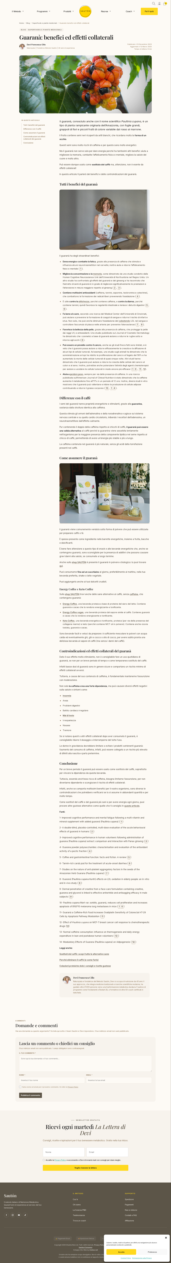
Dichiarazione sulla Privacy (142, 1258)
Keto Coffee (68, 620)
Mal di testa (68, 715)
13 (107, 388)
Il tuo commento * (27, 1053)
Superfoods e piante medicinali (44, 23)
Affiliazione (129, 1221)
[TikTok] (25, 1215)
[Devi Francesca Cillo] (22, 47)
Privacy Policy (73, 1087)
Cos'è (75, 1199)
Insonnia (67, 695)
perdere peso (76, 374)
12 (144, 369)
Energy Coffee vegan (73, 612)
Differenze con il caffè (32, 129)
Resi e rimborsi (131, 1210)
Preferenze (152, 1252)
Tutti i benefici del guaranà (34, 125)
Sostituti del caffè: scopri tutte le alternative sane (84, 954)
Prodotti (67, 11)
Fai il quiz (149, 11)
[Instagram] (12, 1215)
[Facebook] (6, 1215)
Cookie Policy (126, 1258)
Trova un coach (79, 1221)
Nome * (22, 1075)
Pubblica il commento (30, 1095)
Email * (89, 1075)
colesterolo (124, 321)
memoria (97, 274)
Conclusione (28, 143)
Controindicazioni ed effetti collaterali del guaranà (34, 138)
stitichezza (83, 301)
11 (140, 369)
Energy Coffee (70, 604)
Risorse (104, 11)
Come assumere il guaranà (34, 133)
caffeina (134, 594)
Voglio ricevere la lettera (85, 1167)
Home (21, 23)
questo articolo (131, 806)
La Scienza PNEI (79, 1210)
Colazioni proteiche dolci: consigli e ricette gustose (85, 966)
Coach (129, 11)
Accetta (121, 1252)
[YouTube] (19, 1215)
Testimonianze (79, 1215)
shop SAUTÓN (79, 562)
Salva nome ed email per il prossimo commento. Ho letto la (50, 1087)
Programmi (42, 11)
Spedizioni (129, 1199)
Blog (28, 23)
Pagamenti (129, 1205)
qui (61, 566)
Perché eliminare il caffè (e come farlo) (79, 960)
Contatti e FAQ (131, 1215)
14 (133, 942)
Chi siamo (77, 1205)
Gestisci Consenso (85, 1247)
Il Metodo (16, 11)
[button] (166, 1237)
